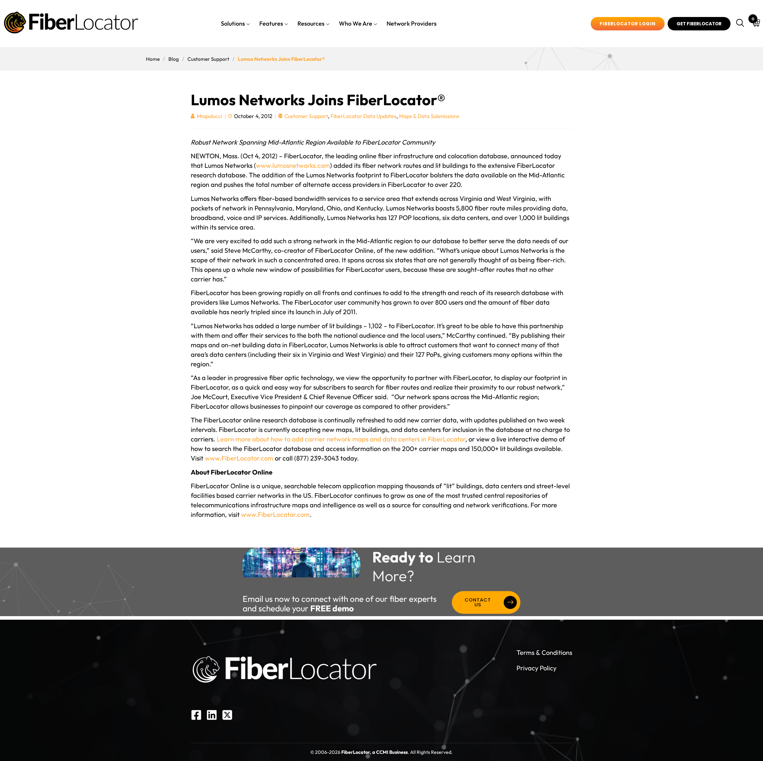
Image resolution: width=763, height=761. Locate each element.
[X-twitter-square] (227, 714)
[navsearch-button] (741, 24)
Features (271, 23)
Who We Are (355, 23)
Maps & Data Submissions (429, 116)
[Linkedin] (211, 714)
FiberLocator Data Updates (363, 116)
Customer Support (208, 58)
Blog (173, 58)
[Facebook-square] (196, 714)
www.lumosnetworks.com (293, 165)
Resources (311, 23)
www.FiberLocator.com (239, 458)
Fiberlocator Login (628, 24)
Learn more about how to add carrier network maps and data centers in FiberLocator (341, 439)
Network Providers (412, 23)
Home (153, 58)
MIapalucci (209, 116)
